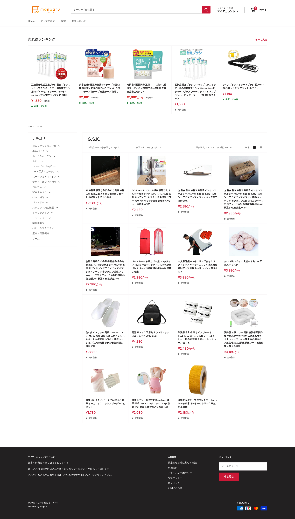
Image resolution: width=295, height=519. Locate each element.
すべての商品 (48, 21)
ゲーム (36, 238)
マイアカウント (226, 11)
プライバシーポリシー (180, 472)
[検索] (206, 9)
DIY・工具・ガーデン (44, 171)
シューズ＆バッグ (42, 166)
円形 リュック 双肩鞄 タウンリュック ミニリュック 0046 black (150, 334)
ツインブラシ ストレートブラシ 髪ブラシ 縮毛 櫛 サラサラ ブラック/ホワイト (243, 86)
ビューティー (39, 218)
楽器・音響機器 (40, 233)
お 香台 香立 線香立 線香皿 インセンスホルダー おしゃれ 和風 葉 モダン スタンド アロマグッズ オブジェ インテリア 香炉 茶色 (197, 195)
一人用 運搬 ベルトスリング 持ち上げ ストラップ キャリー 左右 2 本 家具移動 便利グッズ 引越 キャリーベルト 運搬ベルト (197, 266)
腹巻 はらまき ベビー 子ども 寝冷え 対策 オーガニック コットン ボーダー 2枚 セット (105, 403)
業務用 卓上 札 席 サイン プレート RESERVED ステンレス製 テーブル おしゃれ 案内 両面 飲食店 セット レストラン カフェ (197, 337)
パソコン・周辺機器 (43, 207)
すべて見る (261, 39)
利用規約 (173, 467)
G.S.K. (40, 126)
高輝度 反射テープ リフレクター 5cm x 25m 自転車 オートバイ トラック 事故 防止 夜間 (197, 403)
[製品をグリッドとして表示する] (254, 147)
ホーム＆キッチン (42, 156)
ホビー (36, 161)
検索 (63, 21)
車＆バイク (38, 151)
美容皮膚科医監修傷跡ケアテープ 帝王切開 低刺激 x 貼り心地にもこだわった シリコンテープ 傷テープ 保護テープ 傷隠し (99, 88)
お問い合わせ (79, 21)
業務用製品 (38, 223)
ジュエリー (38, 202)
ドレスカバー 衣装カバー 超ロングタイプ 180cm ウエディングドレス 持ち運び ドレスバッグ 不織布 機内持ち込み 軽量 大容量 (151, 266)
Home (31, 21)
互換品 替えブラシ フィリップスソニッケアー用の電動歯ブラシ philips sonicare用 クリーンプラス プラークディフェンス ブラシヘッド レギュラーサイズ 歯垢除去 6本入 (195, 91)
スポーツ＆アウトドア (44, 176)
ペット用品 (38, 197)
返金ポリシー (175, 483)
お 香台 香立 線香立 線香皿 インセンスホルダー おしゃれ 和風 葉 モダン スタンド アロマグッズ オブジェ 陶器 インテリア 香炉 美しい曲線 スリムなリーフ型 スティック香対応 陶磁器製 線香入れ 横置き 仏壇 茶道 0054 (243, 199)
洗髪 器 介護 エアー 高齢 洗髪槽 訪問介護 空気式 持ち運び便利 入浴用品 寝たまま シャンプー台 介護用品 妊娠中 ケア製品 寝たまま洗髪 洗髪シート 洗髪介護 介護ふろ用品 (243, 339)
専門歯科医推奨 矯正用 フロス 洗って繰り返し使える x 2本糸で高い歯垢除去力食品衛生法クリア (146, 88)
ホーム (31, 126)
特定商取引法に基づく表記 (182, 462)
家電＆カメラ (39, 192)
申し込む (229, 476)
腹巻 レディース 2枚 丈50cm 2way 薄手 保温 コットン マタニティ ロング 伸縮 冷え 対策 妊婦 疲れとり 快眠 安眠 (151, 403)
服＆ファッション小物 (44, 145)
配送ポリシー (175, 477)
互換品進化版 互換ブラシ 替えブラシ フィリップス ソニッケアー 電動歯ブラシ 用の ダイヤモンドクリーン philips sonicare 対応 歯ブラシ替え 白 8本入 (51, 89)
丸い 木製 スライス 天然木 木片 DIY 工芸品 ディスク (243, 263)
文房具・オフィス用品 (44, 182)
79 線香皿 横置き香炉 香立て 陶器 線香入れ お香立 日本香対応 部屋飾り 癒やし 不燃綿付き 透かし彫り (105, 193)
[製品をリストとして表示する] (260, 147)
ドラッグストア (41, 212)
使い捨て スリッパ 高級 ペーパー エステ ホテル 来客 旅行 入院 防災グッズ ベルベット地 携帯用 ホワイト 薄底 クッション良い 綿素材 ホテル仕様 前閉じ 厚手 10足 (105, 339)
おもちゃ (37, 187)
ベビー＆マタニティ (43, 228)
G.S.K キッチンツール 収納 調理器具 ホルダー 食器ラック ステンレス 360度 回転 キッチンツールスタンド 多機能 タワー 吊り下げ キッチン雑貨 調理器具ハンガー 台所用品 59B (151, 197)
